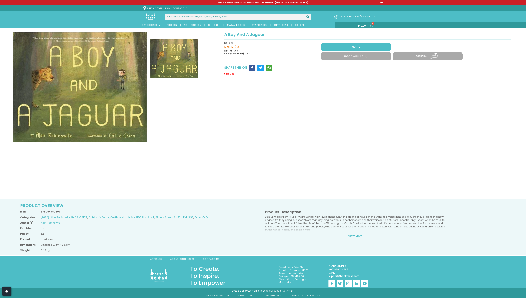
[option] (263, 2)
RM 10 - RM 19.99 (183, 217)
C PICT (83, 217)
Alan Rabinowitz (60, 217)
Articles (156, 259)
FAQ (167, 8)
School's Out (202, 217)
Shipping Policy (274, 295)
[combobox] (238, 17)
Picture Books (164, 217)
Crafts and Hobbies (122, 217)
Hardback (148, 217)
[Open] (6, 291)
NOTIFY (356, 47)
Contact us (180, 8)
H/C (138, 217)
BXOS (74, 217)
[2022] (45, 217)
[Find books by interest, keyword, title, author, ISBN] (308, 17)
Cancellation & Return (306, 295)
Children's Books (99, 217)
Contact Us (211, 259)
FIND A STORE (154, 8)
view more (355, 236)
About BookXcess (182, 259)
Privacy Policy (247, 295)
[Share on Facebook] (252, 68)
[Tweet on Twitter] (260, 68)
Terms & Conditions (218, 295)
